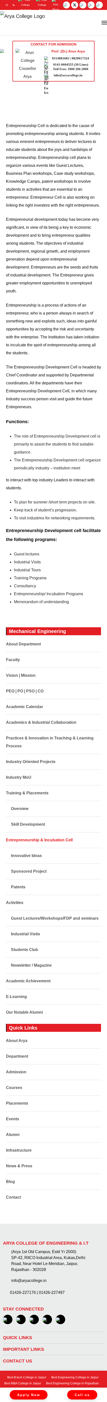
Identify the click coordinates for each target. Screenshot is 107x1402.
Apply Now (28, 1395)
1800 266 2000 (78, 69)
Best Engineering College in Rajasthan (72, 1383)
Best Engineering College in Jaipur (75, 1377)
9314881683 (60, 58)
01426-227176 (23, 1292)
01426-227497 (52, 1292)
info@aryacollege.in (68, 75)
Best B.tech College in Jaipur (26, 1377)
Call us (82, 1395)
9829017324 (80, 58)
